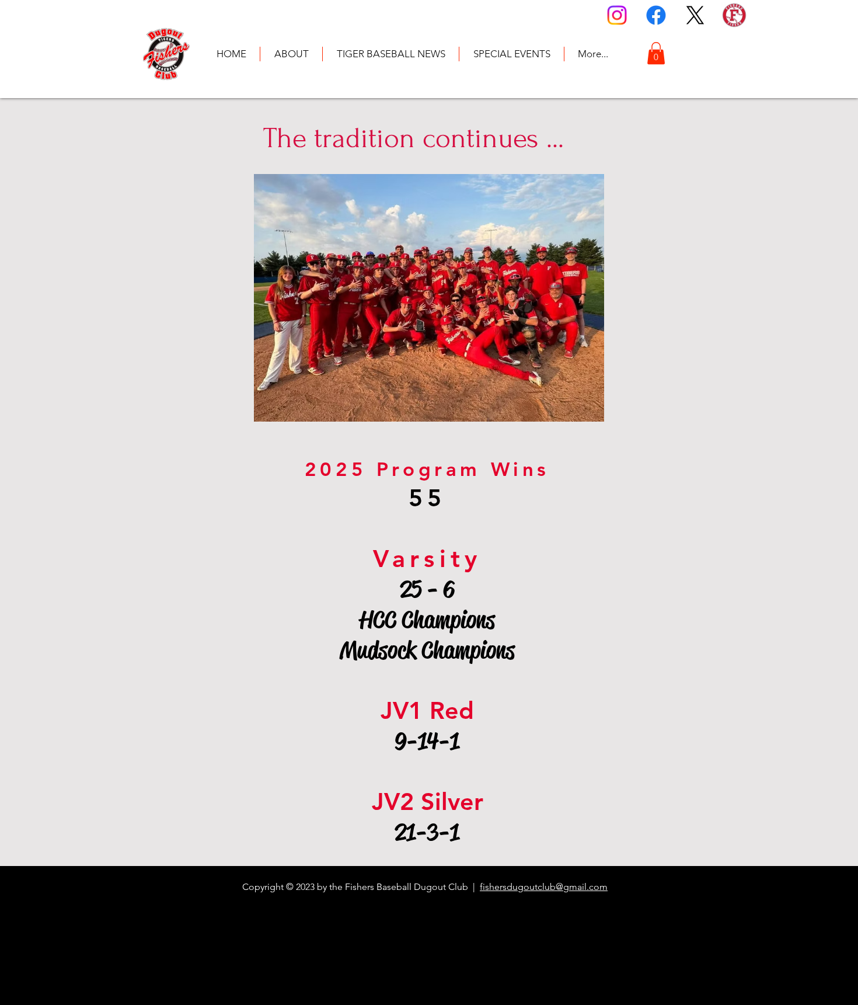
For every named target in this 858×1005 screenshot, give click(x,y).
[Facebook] (656, 15)
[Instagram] (617, 15)
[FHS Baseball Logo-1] (734, 15)
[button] (656, 53)
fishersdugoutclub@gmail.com (544, 886)
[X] (695, 15)
